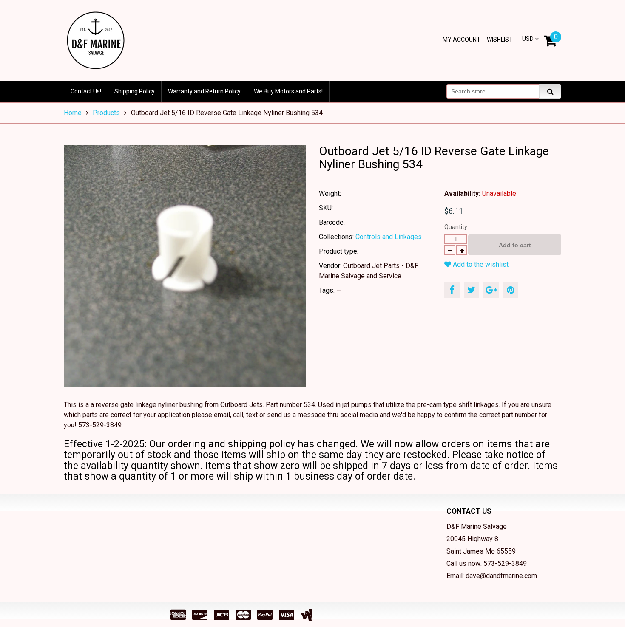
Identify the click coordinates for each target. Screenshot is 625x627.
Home (73, 113)
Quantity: (456, 226)
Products (106, 113)
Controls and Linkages (388, 237)
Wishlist (500, 39)
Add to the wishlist (480, 264)
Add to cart (515, 245)
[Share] (452, 290)
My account (461, 39)
